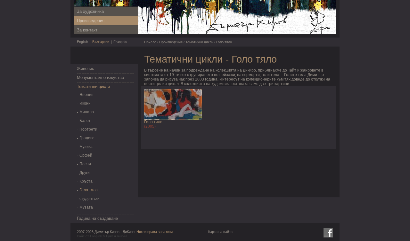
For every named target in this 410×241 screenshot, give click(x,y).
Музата (86, 207)
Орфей (85, 155)
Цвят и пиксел (116, 236)
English (82, 42)
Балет (85, 120)
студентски (89, 198)
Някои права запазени (154, 232)
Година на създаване (97, 218)
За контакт (87, 30)
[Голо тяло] (173, 118)
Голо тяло (88, 190)
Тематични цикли (93, 86)
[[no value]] (267, 35)
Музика (86, 146)
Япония (86, 94)
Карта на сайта (220, 232)
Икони (85, 103)
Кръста (86, 181)
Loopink (96, 236)
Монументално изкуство (100, 77)
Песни (85, 164)
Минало (86, 112)
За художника (90, 11)
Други (84, 172)
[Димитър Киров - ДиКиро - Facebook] (328, 232)
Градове (86, 138)
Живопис (85, 68)
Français (120, 42)
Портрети (88, 129)
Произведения (90, 20)
